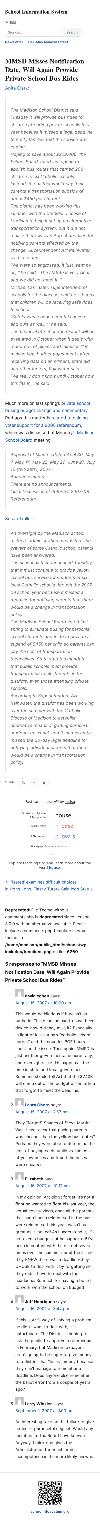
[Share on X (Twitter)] (23, 782)
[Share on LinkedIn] (45, 782)
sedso (70, 801)
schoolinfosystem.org (50, 1511)
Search (72, 32)
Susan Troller (18, 518)
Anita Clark (16, 88)
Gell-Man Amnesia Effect (48, 42)
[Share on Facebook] (34, 782)
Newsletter (14, 42)
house (54, 867)
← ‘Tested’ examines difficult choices (41, 882)
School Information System (36, 11)
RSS (13, 22)
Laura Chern (37, 1104)
